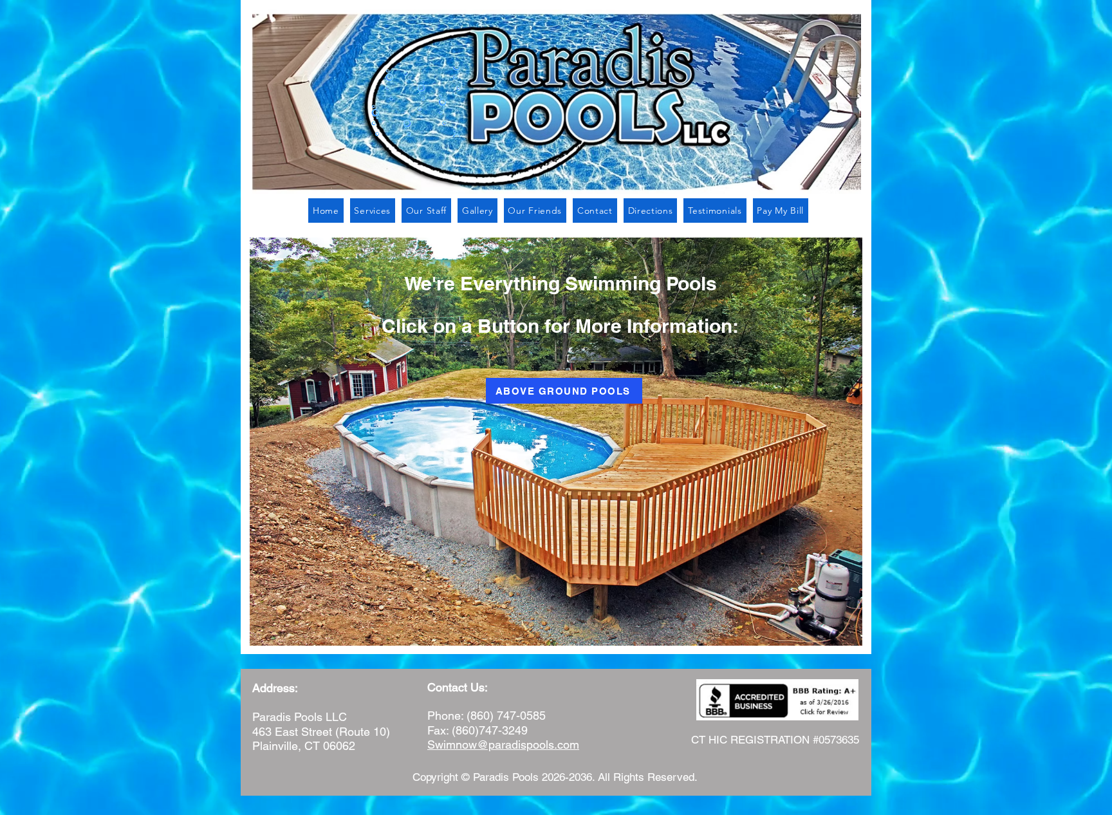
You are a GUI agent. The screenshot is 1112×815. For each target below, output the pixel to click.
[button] (372, 210)
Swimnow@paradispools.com (503, 744)
